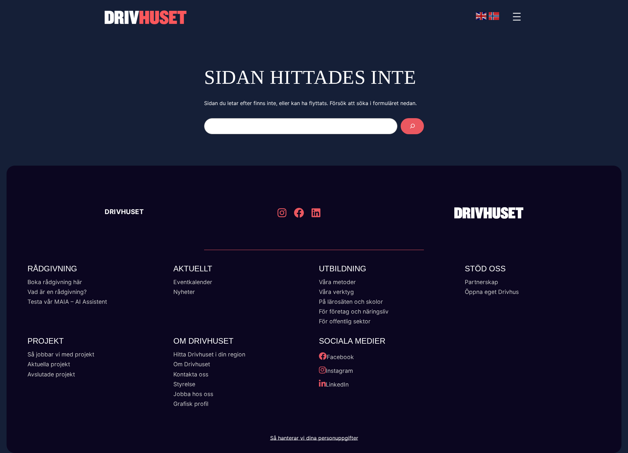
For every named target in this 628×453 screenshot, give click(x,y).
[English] (481, 16)
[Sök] (412, 126)
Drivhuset (124, 212)
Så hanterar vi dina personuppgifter (314, 438)
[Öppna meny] (516, 17)
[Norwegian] (494, 16)
